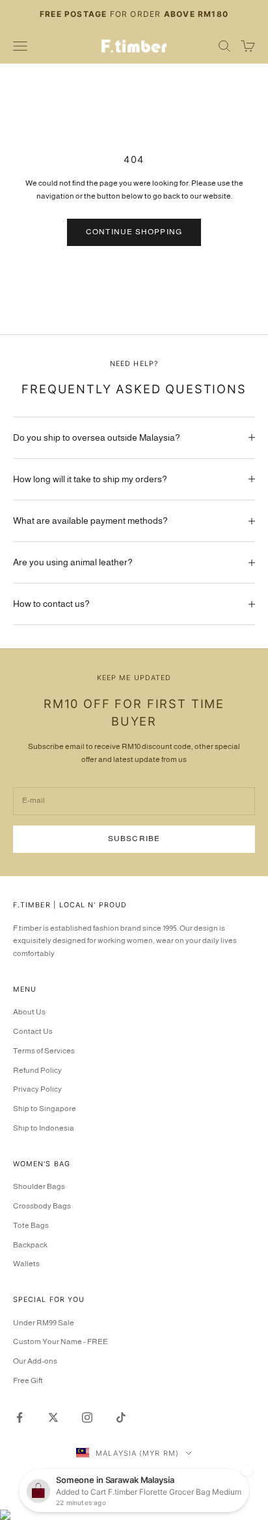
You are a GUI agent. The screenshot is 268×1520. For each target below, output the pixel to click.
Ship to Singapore (44, 1108)
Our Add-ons (35, 1361)
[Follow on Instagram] (87, 1417)
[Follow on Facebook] (19, 1417)
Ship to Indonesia (43, 1128)
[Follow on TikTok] (120, 1417)
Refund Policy (37, 1070)
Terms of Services (44, 1050)
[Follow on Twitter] (53, 1417)
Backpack (30, 1244)
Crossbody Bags (42, 1205)
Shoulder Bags (39, 1186)
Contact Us (33, 1031)
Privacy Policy (37, 1089)
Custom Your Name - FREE (60, 1341)
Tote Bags (31, 1225)
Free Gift (28, 1380)
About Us (29, 1011)
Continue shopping (134, 231)
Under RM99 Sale (43, 1322)
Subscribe (134, 838)
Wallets (26, 1263)
